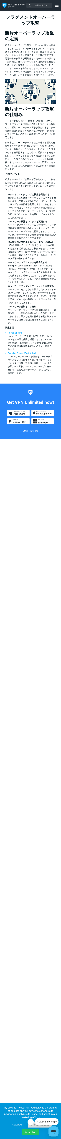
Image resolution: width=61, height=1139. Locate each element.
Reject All (17, 1124)
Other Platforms (30, 431)
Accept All (30, 1132)
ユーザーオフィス (41, 5)
